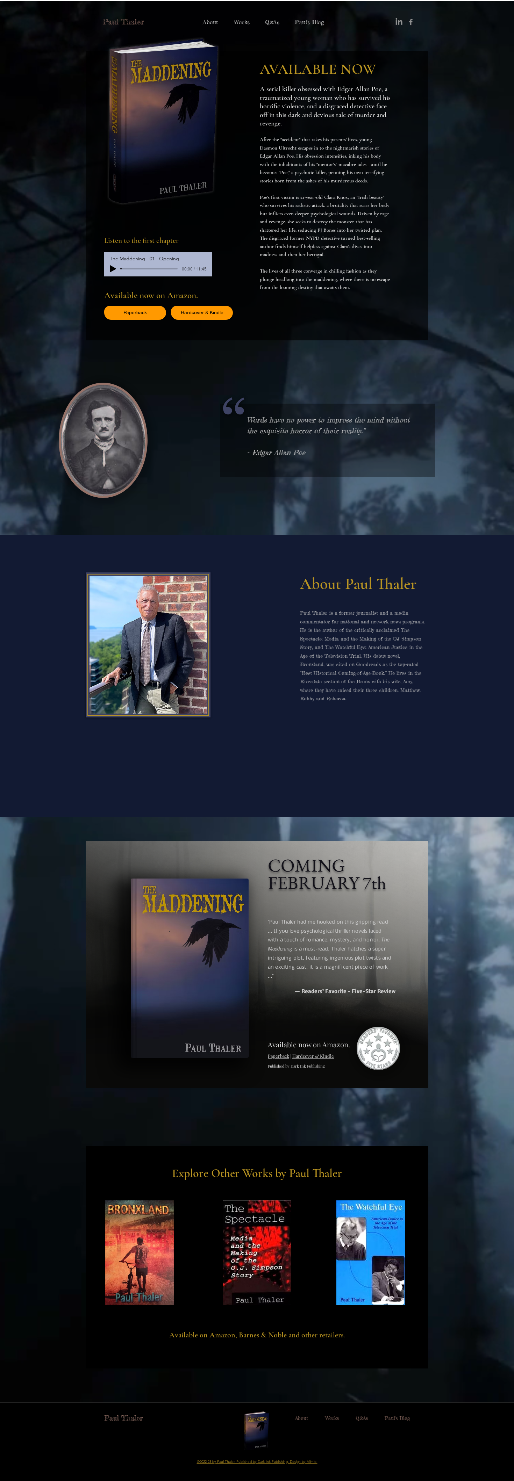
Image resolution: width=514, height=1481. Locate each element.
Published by (279, 1066)
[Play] (113, 268)
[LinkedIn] (399, 22)
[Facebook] (411, 22)
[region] (143, 1266)
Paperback (278, 1056)
